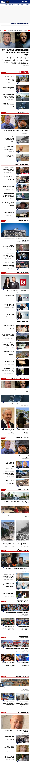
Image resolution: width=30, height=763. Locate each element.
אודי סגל (12, 215)
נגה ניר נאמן (26, 615)
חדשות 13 (12, 82)
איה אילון (12, 588)
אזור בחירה (12, 299)
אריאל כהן (26, 571)
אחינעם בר (12, 742)
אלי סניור (27, 133)
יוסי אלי (12, 189)
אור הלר (12, 338)
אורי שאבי (12, 90)
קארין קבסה (12, 160)
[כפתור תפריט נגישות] (2, 685)
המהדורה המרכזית (25, 292)
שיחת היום (12, 316)
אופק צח (12, 99)
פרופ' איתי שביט (25, 241)
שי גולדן (12, 759)
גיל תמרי (12, 198)
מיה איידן (12, 330)
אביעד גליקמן (26, 65)
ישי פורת (12, 356)
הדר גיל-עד (12, 373)
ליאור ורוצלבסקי (25, 651)
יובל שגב (12, 151)
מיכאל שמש (11, 108)
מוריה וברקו (12, 307)
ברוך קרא (12, 207)
